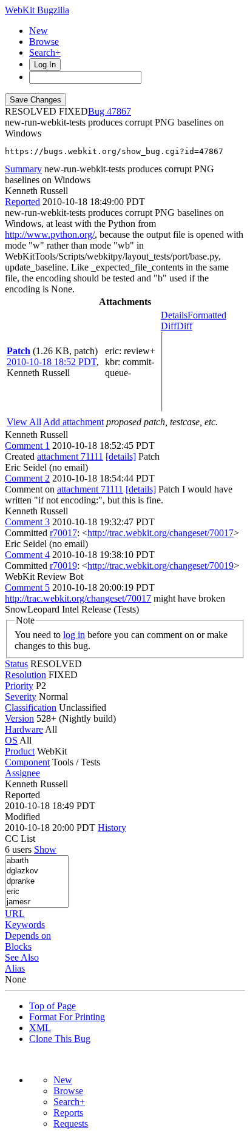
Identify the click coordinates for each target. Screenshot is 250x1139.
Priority (19, 685)
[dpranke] (36, 881)
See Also (22, 957)
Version (19, 718)
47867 (119, 111)
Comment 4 (27, 554)
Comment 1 (27, 445)
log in (74, 635)
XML (40, 1028)
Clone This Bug (59, 1038)
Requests (70, 1123)
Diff (184, 326)
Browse (44, 41)
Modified (22, 816)
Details (174, 315)
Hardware (24, 729)
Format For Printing (67, 1017)
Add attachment (73, 422)
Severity (20, 696)
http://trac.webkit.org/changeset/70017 (160, 533)
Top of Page (52, 1006)
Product (20, 751)
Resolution (25, 675)
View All (24, 422)
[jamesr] (36, 902)
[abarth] (36, 861)
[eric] (36, 892)
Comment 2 (27, 478)
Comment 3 (27, 522)
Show (45, 849)
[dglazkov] (36, 871)
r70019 (63, 565)
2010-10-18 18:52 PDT (51, 362)
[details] (121, 456)
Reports (68, 1112)
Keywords (25, 924)
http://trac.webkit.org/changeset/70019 (160, 565)
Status (16, 664)
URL (15, 914)
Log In (45, 64)
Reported (22, 202)
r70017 (63, 533)
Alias (15, 968)
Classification (30, 707)
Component (27, 762)
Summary (23, 169)
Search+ (45, 52)
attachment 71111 (70, 456)
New (38, 30)
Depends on (28, 935)
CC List (20, 838)
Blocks (18, 946)
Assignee (22, 773)
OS (11, 740)
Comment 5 (27, 587)
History (112, 827)
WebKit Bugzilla (37, 10)
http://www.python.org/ (50, 234)
